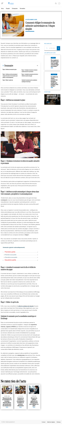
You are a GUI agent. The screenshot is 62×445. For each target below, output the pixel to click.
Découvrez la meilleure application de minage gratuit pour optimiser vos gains (33, 402)
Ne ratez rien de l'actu (13, 381)
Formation (54, 74)
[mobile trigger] (3, 3)
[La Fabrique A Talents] (11, 3)
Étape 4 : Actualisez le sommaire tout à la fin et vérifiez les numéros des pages (30, 75)
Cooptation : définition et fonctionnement (52, 97)
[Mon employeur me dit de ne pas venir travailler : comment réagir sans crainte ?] (48, 62)
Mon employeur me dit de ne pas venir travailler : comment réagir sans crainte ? (55, 63)
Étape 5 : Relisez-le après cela (8, 80)
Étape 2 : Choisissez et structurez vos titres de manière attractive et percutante (29, 70)
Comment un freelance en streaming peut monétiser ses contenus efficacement (20, 402)
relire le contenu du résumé (25, 306)
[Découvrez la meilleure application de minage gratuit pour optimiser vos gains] (34, 390)
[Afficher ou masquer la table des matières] (25, 65)
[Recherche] (56, 3)
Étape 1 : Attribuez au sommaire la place (10, 69)
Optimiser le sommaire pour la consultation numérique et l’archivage (29, 80)
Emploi (53, 57)
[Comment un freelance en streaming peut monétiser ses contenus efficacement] (20, 390)
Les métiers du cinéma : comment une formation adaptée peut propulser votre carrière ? (54, 81)
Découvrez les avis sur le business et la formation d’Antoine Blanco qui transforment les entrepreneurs (7, 402)
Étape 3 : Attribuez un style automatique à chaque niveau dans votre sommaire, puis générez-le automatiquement (10, 76)
